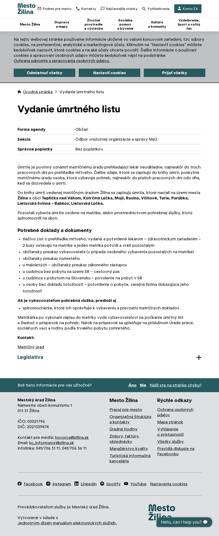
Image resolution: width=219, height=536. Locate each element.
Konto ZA (190, 9)
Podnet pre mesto (57, 9)
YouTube (138, 484)
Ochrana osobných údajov (175, 412)
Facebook (33, 484)
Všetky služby (170, 442)
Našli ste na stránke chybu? (175, 385)
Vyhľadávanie (158, 9)
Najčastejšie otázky (122, 9)
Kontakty (88, 9)
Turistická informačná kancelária (130, 458)
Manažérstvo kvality (129, 449)
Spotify (113, 484)
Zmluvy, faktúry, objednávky (124, 439)
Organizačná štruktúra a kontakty (130, 419)
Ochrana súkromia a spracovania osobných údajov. (62, 61)
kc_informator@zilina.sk (51, 443)
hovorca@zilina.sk (72, 437)
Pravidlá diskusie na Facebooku (175, 451)
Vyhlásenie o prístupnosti (170, 432)
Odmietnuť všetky (44, 73)
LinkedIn (89, 484)
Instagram (61, 484)
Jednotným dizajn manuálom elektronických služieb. (67, 523)
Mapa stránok (170, 422)
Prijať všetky (174, 73)
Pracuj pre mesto (126, 410)
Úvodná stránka (38, 92)
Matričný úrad (31, 347)
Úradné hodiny (124, 429)
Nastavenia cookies (169, 484)
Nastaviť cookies (109, 73)
